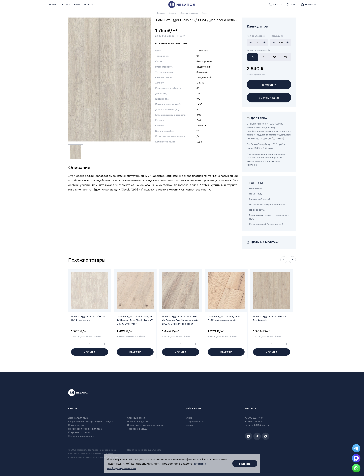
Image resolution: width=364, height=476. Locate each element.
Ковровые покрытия (79, 432)
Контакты (277, 4)
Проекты (88, 4)
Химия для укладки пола (81, 436)
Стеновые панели (136, 417)
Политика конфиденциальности (144, 449)
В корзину (269, 84)
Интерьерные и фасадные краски (145, 425)
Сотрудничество (195, 421)
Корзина (310, 4)
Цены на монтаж (265, 242)
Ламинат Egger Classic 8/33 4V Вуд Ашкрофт (269, 318)
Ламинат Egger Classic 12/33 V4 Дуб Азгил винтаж (88, 318)
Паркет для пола (77, 425)
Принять (245, 463)
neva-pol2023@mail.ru (257, 425)
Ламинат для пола (78, 417)
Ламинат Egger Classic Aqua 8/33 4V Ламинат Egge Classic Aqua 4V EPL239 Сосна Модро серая (180, 320)
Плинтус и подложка (138, 421)
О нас (189, 417)
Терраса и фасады (137, 428)
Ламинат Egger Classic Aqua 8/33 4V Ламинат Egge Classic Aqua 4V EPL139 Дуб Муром (135, 320)
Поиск (293, 4)
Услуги (77, 4)
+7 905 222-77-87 (254, 417)
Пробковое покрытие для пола (85, 428)
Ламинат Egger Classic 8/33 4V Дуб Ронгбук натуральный (224, 318)
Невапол (186, 4)
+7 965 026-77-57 (254, 421)
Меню (55, 4)
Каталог (66, 4)
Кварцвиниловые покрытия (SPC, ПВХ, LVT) (91, 421)
